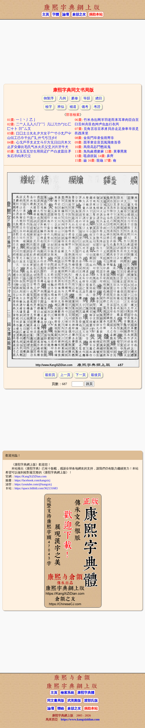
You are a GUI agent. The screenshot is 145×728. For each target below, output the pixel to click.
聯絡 (60, 708)
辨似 (60, 107)
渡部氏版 (91, 700)
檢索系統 (67, 692)
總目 (98, 98)
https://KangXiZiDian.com (30, 476)
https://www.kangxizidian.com (80, 719)
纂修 (74, 98)
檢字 (48, 107)
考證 (97, 107)
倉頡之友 (79, 14)
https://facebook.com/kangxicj (32, 480)
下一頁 (81, 375)
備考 (85, 107)
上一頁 (65, 375)
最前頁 (50, 375)
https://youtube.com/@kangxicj (33, 484)
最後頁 (96, 375)
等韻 (86, 98)
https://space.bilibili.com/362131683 (36, 488)
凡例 (62, 98)
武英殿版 (74, 700)
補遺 (72, 107)
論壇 (65, 14)
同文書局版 (55, 700)
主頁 (45, 14)
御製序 (49, 98)
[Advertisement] (72, 53)
